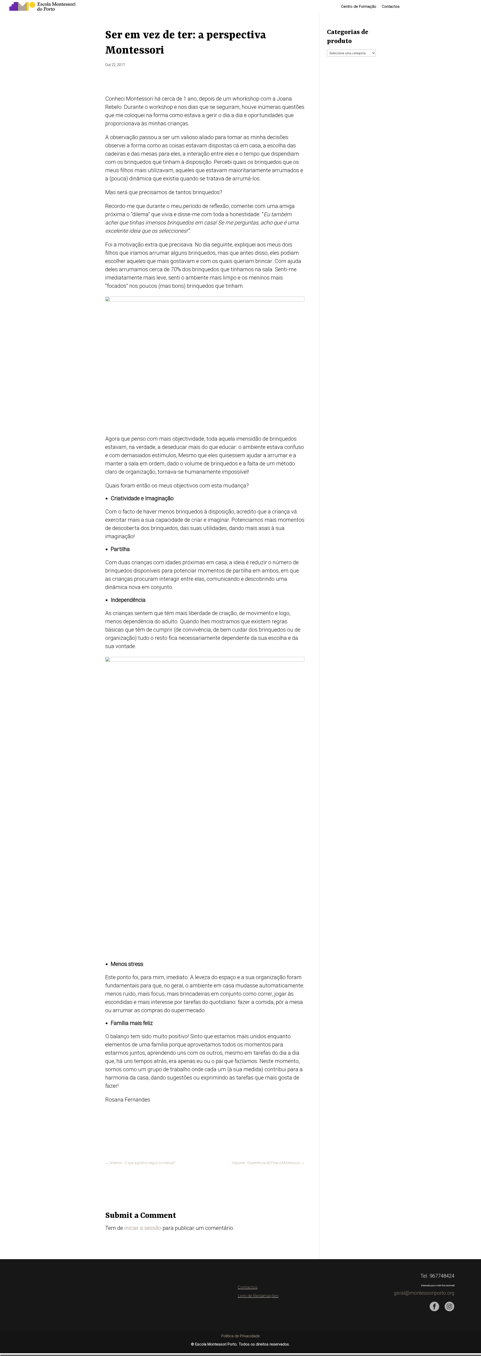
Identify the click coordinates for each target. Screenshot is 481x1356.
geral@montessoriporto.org (424, 1293)
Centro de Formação (358, 7)
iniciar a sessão (142, 1228)
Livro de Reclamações (258, 1295)
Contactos (391, 7)
